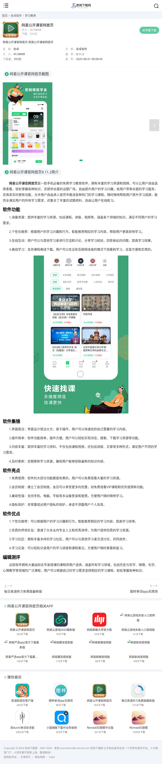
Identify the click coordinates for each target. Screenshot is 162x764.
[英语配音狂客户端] (22, 690)
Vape (52, 757)
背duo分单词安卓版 (22, 727)
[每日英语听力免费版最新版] (138, 690)
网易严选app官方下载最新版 (23, 657)
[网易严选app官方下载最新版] (22, 647)
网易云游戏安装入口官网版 (138, 629)
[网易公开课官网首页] (22, 620)
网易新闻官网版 (138, 657)
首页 (5, 15)
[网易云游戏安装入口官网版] (138, 620)
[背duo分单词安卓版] (22, 718)
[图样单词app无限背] (61, 690)
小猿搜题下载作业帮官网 (61, 727)
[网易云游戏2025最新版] (61, 620)
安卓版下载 (149, 30)
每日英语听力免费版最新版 (23, 591)
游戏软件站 (10, 757)
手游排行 (26, 757)
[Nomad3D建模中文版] (100, 718)
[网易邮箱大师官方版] (100, 620)
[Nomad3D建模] (139, 718)
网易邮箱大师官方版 (99, 629)
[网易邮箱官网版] (100, 647)
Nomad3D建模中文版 (100, 727)
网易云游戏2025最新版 (61, 629)
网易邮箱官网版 (100, 657)
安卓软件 (16, 15)
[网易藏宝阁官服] (62, 647)
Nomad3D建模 (139, 727)
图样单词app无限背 (144, 591)
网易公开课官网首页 (15, 42)
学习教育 (30, 15)
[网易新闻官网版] (139, 647)
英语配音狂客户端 (22, 700)
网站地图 (40, 757)
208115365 (46, 748)
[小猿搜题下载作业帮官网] (62, 718)
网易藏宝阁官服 (61, 657)
